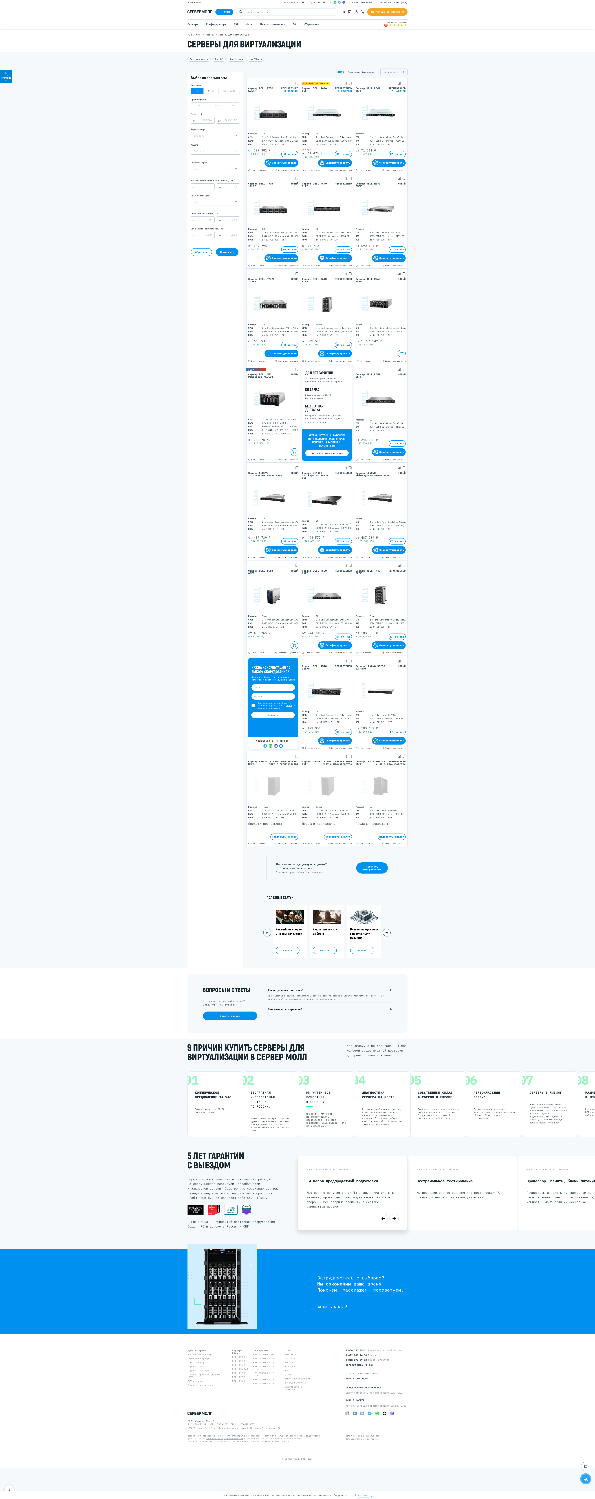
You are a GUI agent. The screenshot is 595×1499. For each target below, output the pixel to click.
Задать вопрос (230, 1015)
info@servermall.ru (318, 2)
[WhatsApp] (335, 2)
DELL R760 (238, 1356)
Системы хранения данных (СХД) (203, 1376)
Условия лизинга (295, 1382)
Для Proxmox (236, 59)
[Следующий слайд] (394, 1218)
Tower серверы (196, 1362)
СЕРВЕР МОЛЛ (292, 1459)
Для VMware (255, 59)
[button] (215, 135)
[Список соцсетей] (585, 1466)
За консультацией (332, 1306)
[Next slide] (387, 932)
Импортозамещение (272, 24)
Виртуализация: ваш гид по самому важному (364, 933)
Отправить (273, 715)
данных (288, 705)
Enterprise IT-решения (295, 1388)
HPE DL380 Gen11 (263, 1358)
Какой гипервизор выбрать (325, 931)
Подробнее (341, 1495)
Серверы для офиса (199, 1370)
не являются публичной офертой (224, 1438)
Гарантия (290, 1358)
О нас (288, 1350)
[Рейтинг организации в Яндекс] (396, 24)
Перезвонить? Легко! (360, 1365)
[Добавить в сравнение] (292, 83)
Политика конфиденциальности (363, 1436)
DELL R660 (238, 1373)
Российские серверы (200, 1354)
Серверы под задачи (200, 1385)
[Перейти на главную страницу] (199, 12)
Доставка (290, 1362)
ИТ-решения (311, 24)
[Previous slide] (267, 932)
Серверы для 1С (197, 1366)
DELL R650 (238, 1377)
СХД (236, 24)
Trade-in (290, 1374)
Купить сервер (196, 1350)
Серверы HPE (261, 1350)
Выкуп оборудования (298, 1378)
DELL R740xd (240, 1369)
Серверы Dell (237, 1351)
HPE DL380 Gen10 (263, 1379)
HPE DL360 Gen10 (263, 1383)
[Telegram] (339, 2)
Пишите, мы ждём (357, 1378)
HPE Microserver (263, 1354)
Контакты (290, 1354)
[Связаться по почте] (281, 746)
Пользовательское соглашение (363, 1439)
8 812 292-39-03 (357, 1359)
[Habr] (362, 1413)
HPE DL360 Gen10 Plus (263, 1374)
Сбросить (201, 252)
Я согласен (363, 1495)
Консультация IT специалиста (387, 12)
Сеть (249, 24)
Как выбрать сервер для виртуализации (289, 931)
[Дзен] (384, 1413)
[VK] (355, 1413)
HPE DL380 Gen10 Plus (263, 1367)
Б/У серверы (195, 1381)
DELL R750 (238, 1360)
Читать (287, 950)
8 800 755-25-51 (362, 2)
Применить (227, 252)
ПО (294, 24)
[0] (343, 12)
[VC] (347, 1413)
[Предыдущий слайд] (383, 1218)
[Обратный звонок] (585, 1478)
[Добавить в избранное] (296, 83)
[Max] (343, 2)
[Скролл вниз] (9, 1489)
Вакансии (290, 1366)
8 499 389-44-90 (357, 1355)
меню (227, 11)
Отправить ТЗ (6, 79)
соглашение (275, 708)
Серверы (192, 24)
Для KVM (219, 59)
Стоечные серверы (198, 1358)
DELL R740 (238, 1364)
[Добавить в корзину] (402, 353)
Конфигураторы (216, 24)
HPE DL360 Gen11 (263, 1362)
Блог (288, 1370)
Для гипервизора (199, 59)
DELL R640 (238, 1381)
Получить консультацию (327, 453)
